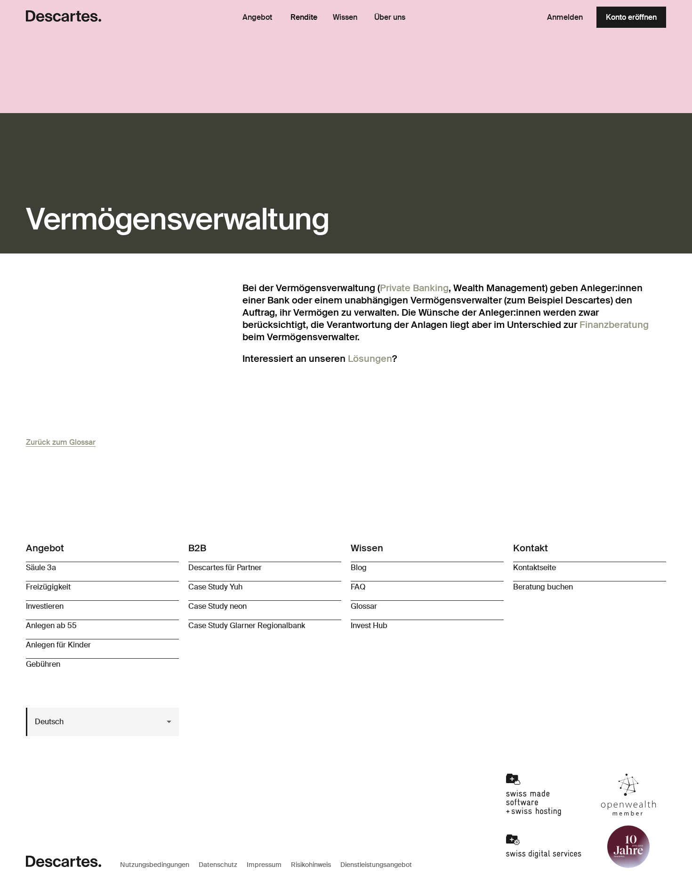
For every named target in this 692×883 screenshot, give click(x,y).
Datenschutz (218, 864)
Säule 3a (41, 567)
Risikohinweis (311, 864)
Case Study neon (217, 606)
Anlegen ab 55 (51, 625)
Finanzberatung (614, 325)
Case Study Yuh (215, 587)
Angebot (257, 17)
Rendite (303, 17)
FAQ (358, 587)
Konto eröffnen (631, 17)
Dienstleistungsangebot (376, 864)
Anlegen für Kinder (58, 645)
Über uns (389, 17)
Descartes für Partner (225, 567)
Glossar (364, 606)
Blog (359, 567)
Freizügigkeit (48, 587)
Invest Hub (369, 625)
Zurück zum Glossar (61, 442)
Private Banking (414, 288)
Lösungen (370, 358)
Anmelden (565, 17)
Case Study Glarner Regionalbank (246, 625)
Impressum (264, 864)
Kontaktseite (534, 567)
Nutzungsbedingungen (154, 864)
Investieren (45, 606)
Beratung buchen (543, 587)
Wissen (345, 17)
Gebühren (43, 664)
